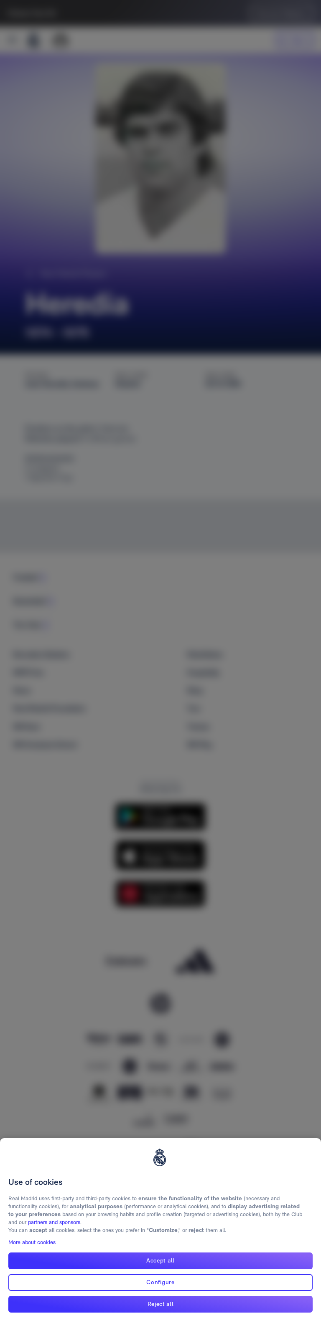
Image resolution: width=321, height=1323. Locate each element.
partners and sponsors (54, 1222)
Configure (160, 1282)
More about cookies (32, 1242)
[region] (160, 1230)
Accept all (160, 1260)
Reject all (161, 1303)
